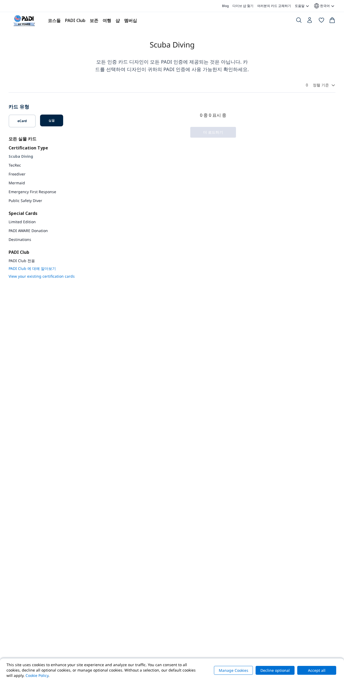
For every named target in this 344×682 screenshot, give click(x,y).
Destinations (20, 239)
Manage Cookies (233, 670)
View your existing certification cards (42, 276)
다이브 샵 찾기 (242, 5)
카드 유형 (19, 106)
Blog (225, 5)
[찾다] (299, 21)
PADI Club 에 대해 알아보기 (32, 268)
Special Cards (23, 213)
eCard (22, 121)
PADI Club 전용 (22, 260)
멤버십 (130, 20)
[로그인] (310, 21)
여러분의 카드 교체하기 (274, 5)
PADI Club (75, 20)
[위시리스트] (321, 21)
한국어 (321, 6)
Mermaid (17, 182)
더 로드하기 (213, 132)
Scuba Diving (21, 156)
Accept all (316, 670)
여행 (107, 20)
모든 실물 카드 (23, 139)
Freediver (17, 174)
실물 (51, 120)
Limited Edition (22, 221)
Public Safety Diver (25, 200)
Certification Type (28, 148)
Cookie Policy (37, 675)
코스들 (54, 20)
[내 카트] (332, 21)
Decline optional (275, 670)
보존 (94, 20)
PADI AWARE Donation (28, 230)
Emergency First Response (32, 191)
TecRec (15, 165)
